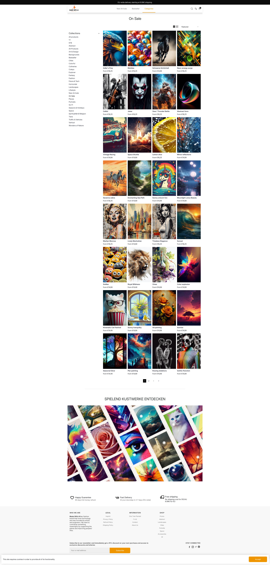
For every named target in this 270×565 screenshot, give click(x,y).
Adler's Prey (108, 68)
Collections (74, 33)
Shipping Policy (108, 525)
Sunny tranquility (135, 327)
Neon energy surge (184, 68)
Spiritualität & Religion (77, 114)
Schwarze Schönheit (160, 68)
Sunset (180, 241)
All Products (73, 49)
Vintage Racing (109, 154)
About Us (135, 525)
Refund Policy (108, 522)
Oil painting (157, 327)
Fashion (72, 78)
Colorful (72, 63)
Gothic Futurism (183, 371)
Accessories (162, 534)
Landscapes (73, 87)
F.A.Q (135, 519)
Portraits (72, 102)
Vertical (72, 123)
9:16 (70, 43)
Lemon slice (157, 154)
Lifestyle (72, 90)
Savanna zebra (109, 198)
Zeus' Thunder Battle (160, 111)
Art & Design (73, 52)
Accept (258, 559)
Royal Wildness (134, 284)
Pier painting (133, 371)
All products (73, 37)
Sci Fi (71, 105)
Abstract (72, 46)
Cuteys (71, 69)
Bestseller (136, 9)
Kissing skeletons (159, 371)
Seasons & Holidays (76, 108)
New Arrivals (122, 9)
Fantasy (72, 75)
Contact (135, 522)
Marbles (131, 68)
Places (71, 99)
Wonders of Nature (76, 125)
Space (71, 111)
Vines (154, 284)
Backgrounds (74, 55)
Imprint (108, 516)
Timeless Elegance (159, 241)
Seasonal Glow (109, 371)
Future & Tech (74, 81)
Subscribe (120, 550)
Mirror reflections (184, 154)
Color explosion (183, 284)
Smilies (106, 284)
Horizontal (73, 84)
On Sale (72, 96)
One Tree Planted (135, 516)
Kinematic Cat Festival (112, 327)
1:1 (69, 40)
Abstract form (182, 111)
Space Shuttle (133, 154)
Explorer (72, 72)
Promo (162, 516)
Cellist (105, 111)
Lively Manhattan (135, 241)
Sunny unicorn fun (159, 198)
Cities (71, 60)
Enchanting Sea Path (136, 198)
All (162, 537)
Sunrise (180, 327)
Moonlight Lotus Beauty (187, 198)
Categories (149, 9)
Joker (130, 111)
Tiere (71, 117)
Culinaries (73, 66)
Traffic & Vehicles (75, 120)
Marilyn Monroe (109, 241)
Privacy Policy (108, 519)
